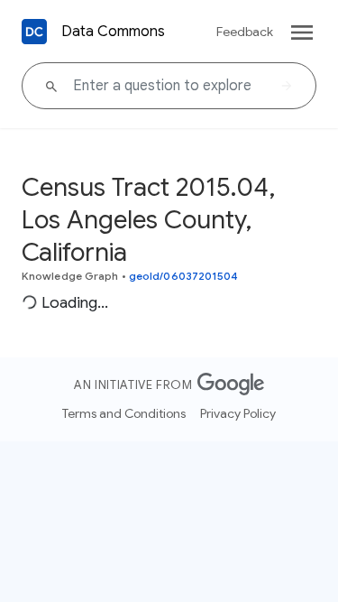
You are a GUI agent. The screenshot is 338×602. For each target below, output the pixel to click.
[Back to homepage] (34, 31)
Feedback (244, 31)
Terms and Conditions (124, 413)
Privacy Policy (238, 413)
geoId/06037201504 (184, 275)
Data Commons (113, 32)
